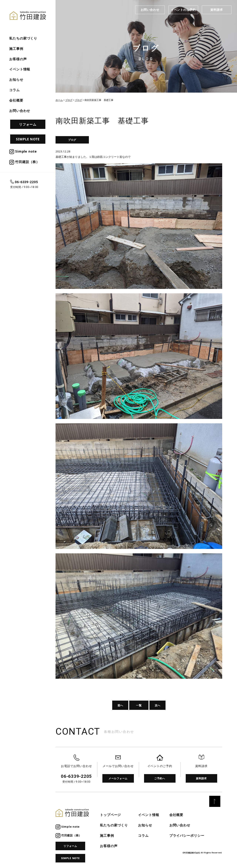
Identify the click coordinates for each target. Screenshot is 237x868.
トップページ (110, 814)
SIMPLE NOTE (28, 139)
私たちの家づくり (23, 38)
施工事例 (16, 48)
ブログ (72, 139)
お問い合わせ (150, 10)
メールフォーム (118, 778)
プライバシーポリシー (186, 835)
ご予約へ (159, 778)
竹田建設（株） (27, 161)
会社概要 (16, 100)
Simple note (25, 151)
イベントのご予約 (183, 10)
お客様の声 (18, 59)
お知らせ (16, 79)
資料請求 (216, 10)
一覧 (139, 705)
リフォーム (28, 124)
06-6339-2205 (26, 182)
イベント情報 (19, 69)
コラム (14, 90)
